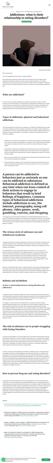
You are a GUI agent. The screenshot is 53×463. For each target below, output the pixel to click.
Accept (46, 459)
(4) (16, 336)
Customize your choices (8, 461)
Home (12, 11)
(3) (28, 302)
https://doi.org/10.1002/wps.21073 (29, 415)
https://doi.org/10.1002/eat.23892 (27, 425)
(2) (34, 250)
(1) (36, 127)
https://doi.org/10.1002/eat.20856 (13, 437)
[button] (3, 459)
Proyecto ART (8, 5)
